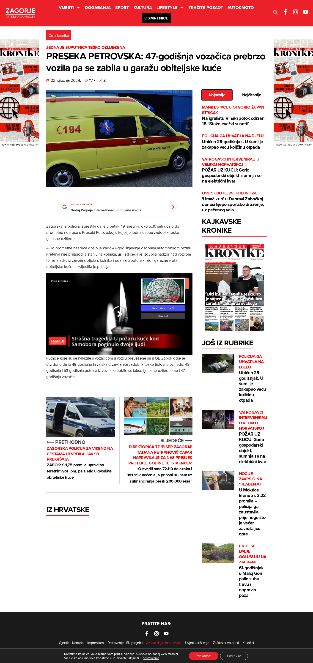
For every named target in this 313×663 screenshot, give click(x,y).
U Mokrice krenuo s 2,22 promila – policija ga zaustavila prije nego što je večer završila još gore (252, 504)
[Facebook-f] (285, 12)
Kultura (143, 8)
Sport (122, 8)
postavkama (151, 658)
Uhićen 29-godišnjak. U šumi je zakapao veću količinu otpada (233, 141)
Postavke (234, 656)
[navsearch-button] (275, 13)
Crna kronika (59, 35)
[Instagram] (295, 12)
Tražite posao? (206, 8)
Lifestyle (166, 8)
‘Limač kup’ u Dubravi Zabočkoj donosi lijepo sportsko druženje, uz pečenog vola (233, 202)
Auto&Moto (241, 8)
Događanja (98, 8)
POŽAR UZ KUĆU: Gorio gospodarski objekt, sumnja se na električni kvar (231, 170)
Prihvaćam (203, 656)
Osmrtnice (156, 18)
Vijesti (66, 8)
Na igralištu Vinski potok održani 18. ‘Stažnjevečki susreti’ (233, 116)
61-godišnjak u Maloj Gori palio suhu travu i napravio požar (252, 570)
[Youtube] (305, 12)
